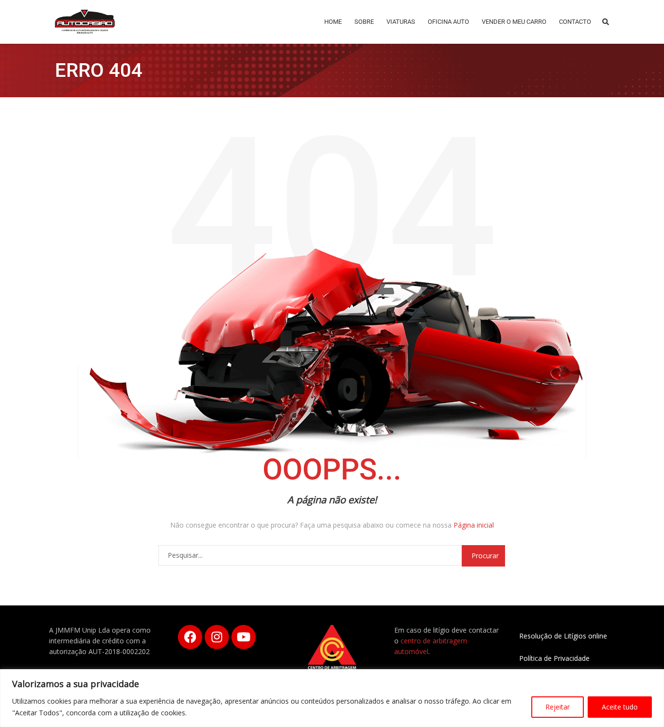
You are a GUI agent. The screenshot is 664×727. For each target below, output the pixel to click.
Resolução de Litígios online (563, 635)
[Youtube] (243, 637)
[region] (332, 698)
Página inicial (474, 525)
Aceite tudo (620, 706)
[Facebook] (190, 637)
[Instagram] (217, 637)
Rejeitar (557, 706)
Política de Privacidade (554, 658)
